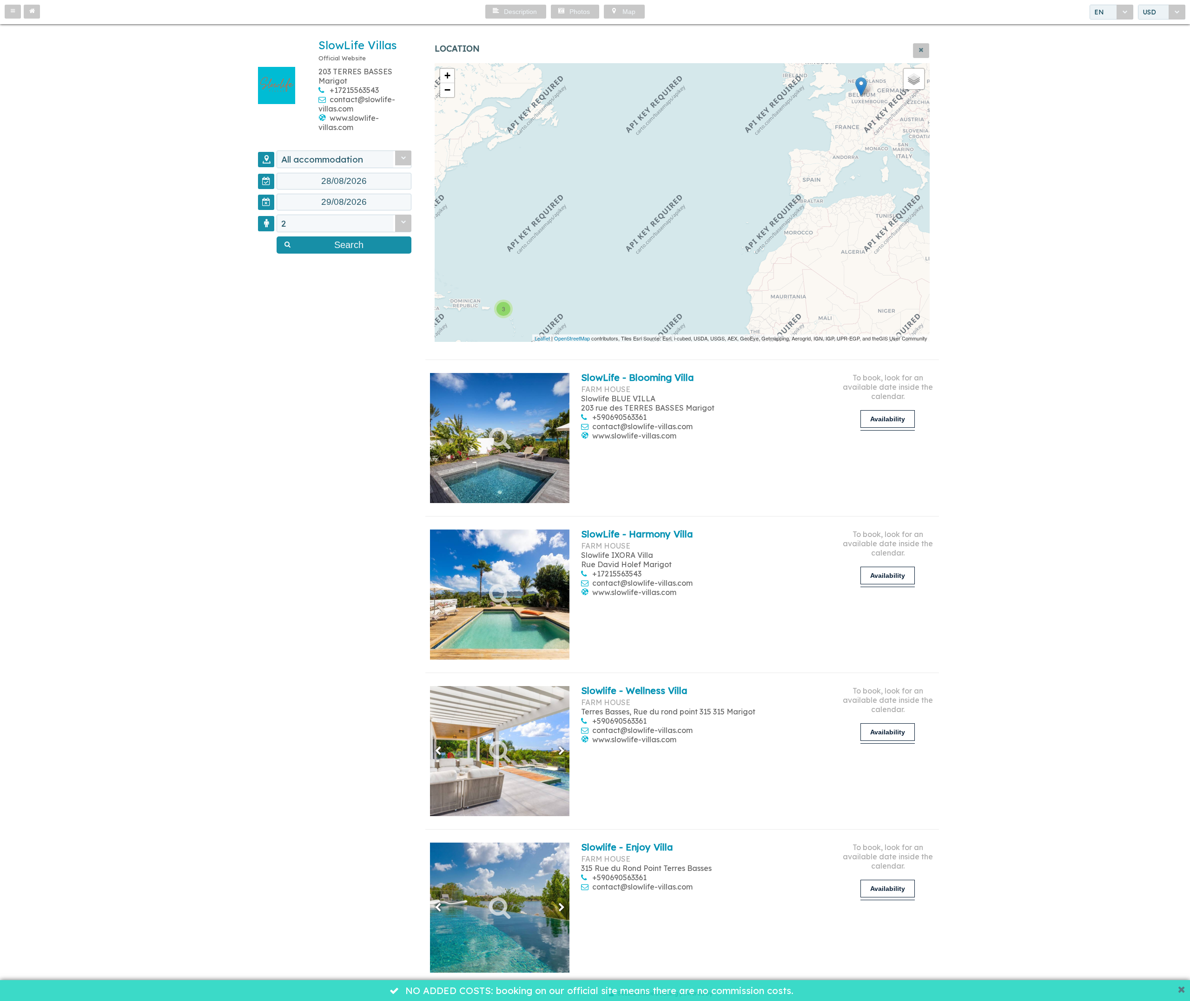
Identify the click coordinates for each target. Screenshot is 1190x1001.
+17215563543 (354, 90)
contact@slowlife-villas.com (642, 426)
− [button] (447, 90)
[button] (13, 12)
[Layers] (914, 79)
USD (1149, 12)
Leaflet (542, 338)
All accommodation (322, 159)
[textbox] (344, 181)
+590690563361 (619, 417)
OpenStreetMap (572, 338)
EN (1099, 12)
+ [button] (447, 75)
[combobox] (1111, 12)
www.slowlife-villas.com (348, 122)
